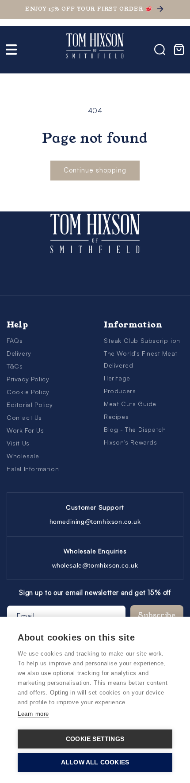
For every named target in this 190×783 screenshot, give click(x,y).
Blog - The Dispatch (135, 429)
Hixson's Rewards (130, 442)
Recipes (116, 416)
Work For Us (25, 430)
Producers (120, 391)
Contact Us (24, 417)
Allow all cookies (95, 762)
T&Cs (15, 366)
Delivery (19, 353)
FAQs (15, 340)
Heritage (117, 378)
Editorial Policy (30, 404)
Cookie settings (95, 739)
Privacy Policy (28, 379)
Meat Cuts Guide (130, 403)
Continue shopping (95, 170)
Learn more (33, 713)
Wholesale (23, 456)
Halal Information (33, 468)
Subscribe (157, 615)
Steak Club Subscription (142, 340)
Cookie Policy (28, 391)
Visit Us (18, 443)
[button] (11, 49)
